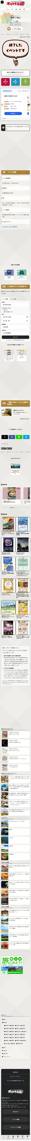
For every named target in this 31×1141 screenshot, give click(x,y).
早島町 (7, 1037)
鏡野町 (7, 1040)
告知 (24, 9)
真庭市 (7, 1034)
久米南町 (7, 1043)
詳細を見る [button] (13, 113)
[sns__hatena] (26, 437)
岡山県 (9, 448)
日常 (4, 1047)
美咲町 (13, 1043)
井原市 (12, 1028)
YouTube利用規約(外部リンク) (15, 1081)
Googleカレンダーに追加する (9, 226)
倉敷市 (12, 1025)
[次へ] (29, 105)
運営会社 (15, 1072)
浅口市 (18, 1034)
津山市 (18, 1025)
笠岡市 (7, 1028)
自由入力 (6, 310)
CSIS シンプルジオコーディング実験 (13, 659)
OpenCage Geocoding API (17, 661)
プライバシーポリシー (15, 1076)
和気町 (23, 1034)
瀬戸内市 (18, 1031)
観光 (20, 9)
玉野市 (23, 1025)
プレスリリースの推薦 (16, 1127)
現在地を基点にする (8, 311)
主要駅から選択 (7, 308)
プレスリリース (6, 1056)
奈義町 (18, 1040)
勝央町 (12, 1040)
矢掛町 (18, 1037)
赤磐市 (24, 1031)
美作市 (12, 1034)
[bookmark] (9, 29)
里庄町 (12, 1037)
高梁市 (23, 1028)
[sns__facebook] (12, 437)
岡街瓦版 (15, 1091)
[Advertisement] (15, 152)
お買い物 (5, 1053)
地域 (16, 9)
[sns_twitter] (5, 437)
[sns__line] (19, 437)
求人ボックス (26, 91)
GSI (27, 657)
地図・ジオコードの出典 (25, 36)
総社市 (18, 1028)
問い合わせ (15, 1111)
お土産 (5, 1050)
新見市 (7, 1031)
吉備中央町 (20, 1043)
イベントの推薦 (15, 1119)
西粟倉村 (24, 1040)
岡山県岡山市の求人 (7, 91)
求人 (12, 9)
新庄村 (23, 1037)
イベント (8, 9)
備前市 (12, 1031)
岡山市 (4, 448)
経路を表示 (15, 337)
